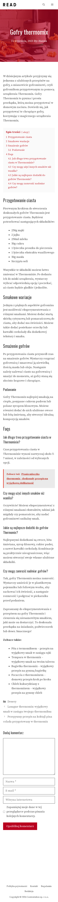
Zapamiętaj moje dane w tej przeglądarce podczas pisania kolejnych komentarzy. (25, 811)
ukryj (25, 132)
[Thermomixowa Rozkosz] (9, 5)
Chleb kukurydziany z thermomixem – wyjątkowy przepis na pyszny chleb (28, 688)
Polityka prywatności (17, 886)
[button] (43, 5)
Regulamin (46, 886)
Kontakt (34, 886)
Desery (12, 701)
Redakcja (29, 891)
